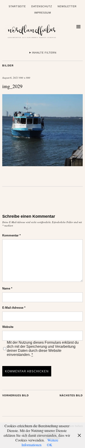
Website (7, 327)
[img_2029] (42, 164)
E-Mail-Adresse (13, 307)
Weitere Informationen (40, 442)
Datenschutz (41, 6)
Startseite (17, 6)
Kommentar (11, 235)
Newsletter (67, 6)
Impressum (42, 12)
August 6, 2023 (10, 77)
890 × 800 (24, 77)
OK (49, 444)
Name (7, 288)
